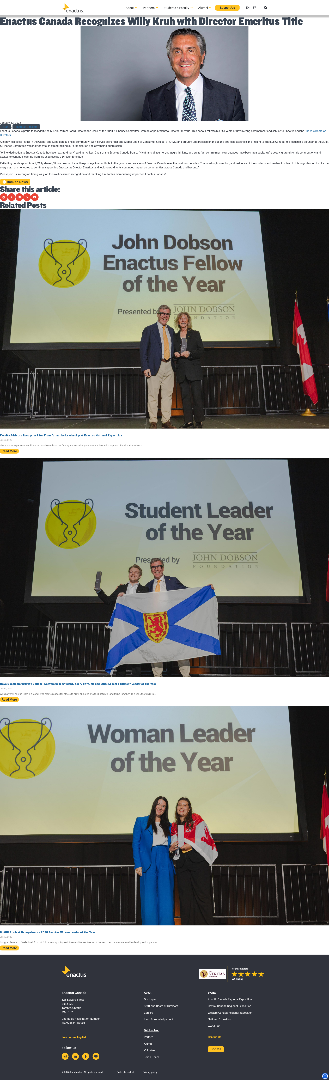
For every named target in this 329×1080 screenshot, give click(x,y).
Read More (9, 451)
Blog (5, 127)
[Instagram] (65, 1056)
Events (212, 992)
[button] (4, 197)
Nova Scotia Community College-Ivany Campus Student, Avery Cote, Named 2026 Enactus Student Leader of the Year (78, 684)
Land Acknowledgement (158, 1019)
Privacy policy (150, 1072)
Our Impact (150, 999)
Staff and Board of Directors (161, 1006)
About (147, 992)
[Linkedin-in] (75, 1056)
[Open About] (136, 7)
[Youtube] (96, 1056)
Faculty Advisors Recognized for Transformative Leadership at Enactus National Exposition (61, 435)
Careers (148, 1012)
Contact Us (214, 1037)
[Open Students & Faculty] (191, 7)
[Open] (265, 7)
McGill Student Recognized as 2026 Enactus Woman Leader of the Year (47, 932)
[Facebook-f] (85, 1056)
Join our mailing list (74, 1037)
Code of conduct (125, 1072)
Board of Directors (26, 127)
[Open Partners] (157, 7)
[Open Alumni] (210, 7)
